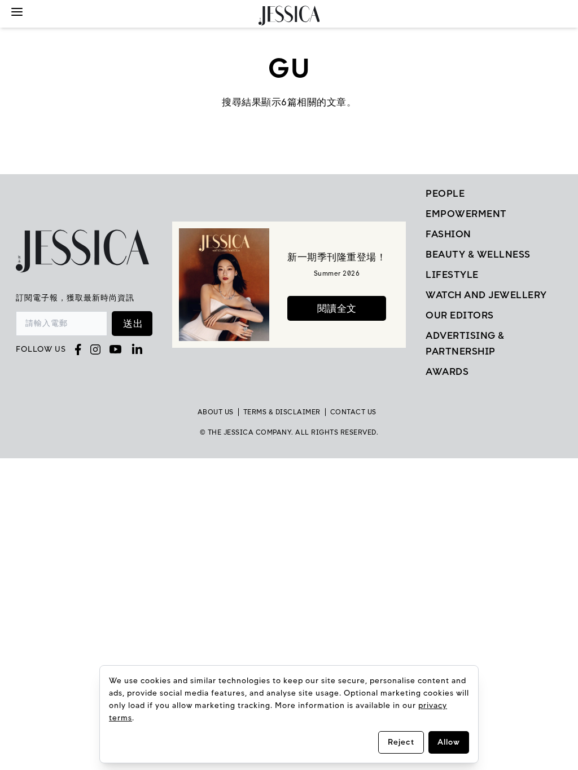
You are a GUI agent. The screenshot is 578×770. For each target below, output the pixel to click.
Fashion (448, 234)
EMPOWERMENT (466, 213)
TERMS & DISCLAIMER (282, 412)
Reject (401, 742)
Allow (448, 742)
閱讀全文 (337, 308)
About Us (216, 412)
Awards (447, 371)
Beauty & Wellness (478, 254)
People (445, 193)
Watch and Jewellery (486, 294)
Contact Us (353, 412)
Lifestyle (452, 274)
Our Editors (460, 315)
